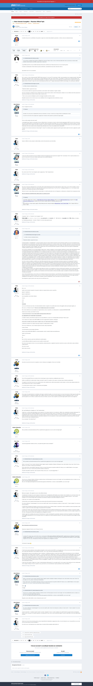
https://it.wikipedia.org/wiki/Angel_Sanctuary (30, 525)
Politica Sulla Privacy (51, 677)
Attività (18, 8)
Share (71, 26)
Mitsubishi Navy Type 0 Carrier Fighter (62, 203)
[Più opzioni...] (80, 35)
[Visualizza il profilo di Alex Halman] (29, 50)
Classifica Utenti (38, 11)
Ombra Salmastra (16, 427)
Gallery (20, 11)
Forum (12, 11)
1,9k (17, 436)
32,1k (17, 164)
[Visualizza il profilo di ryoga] (16, 363)
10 (21, 31)
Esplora (13, 8)
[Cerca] (80, 9)
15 (31, 31)
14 (29, 31)
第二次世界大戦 (43, 218)
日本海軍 (51, 218)
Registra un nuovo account (30, 655)
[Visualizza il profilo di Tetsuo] (13, 27)
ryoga (16, 359)
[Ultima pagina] (44, 31)
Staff (44, 11)
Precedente (16, 31)
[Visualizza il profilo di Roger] (16, 39)
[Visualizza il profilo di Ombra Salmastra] (16, 431)
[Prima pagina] (12, 31)
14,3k (17, 84)
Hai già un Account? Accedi (70, 5)
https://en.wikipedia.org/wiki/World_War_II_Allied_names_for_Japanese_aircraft (36, 193)
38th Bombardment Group (65, 199)
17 (35, 31)
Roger (16, 35)
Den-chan (16, 441)
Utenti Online (31, 11)
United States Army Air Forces (42, 199)
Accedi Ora (63, 655)
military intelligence (51, 199)
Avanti (42, 31)
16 (33, 31)
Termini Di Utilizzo (33, 684)
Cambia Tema (43, 677)
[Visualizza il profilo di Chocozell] (46, 50)
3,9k (17, 450)
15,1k (17, 370)
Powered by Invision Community (46, 680)
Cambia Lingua (36, 677)
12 (25, 31)
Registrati (79, 5)
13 (27, 31)
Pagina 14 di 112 (49, 31)
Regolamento (49, 11)
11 (23, 31)
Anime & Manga (24, 27)
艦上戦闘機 (64, 218)
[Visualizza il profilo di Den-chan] (16, 445)
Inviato (26, 35)
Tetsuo (18, 26)
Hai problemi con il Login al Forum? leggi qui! (45, 1)
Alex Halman (17, 104)
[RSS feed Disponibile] (81, 672)
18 (37, 31)
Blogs (16, 11)
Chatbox (31, 8)
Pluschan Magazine (24, 8)
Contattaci (57, 677)
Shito (34, 58)
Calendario (25, 11)
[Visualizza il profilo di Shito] (35, 50)
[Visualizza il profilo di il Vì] (41, 50)
